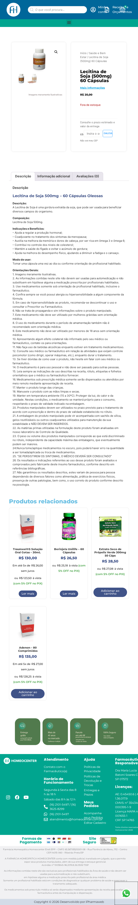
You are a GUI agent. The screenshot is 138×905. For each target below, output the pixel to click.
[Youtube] (26, 797)
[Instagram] (8, 797)
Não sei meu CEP (89, 140)
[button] (69, 22)
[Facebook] (17, 797)
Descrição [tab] (23, 176)
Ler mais (28, 593)
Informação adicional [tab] (53, 176)
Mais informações (92, 87)
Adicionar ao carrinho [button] (110, 592)
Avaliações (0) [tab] (87, 176)
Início (83, 53)
